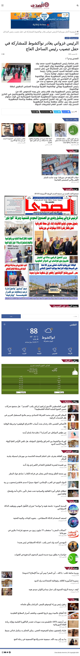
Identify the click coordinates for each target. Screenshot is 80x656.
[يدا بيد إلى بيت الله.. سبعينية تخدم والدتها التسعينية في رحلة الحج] (73, 641)
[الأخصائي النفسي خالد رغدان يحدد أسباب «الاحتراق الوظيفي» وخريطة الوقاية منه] (73, 426)
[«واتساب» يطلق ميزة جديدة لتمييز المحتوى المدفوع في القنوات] (73, 558)
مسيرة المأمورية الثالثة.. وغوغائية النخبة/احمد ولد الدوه (56, 580)
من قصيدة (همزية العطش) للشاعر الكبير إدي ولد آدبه (44, 465)
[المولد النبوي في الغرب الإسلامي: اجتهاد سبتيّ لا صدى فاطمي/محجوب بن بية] (73, 484)
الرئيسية (73, 31)
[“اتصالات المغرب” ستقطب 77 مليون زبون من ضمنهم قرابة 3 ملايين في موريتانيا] (73, 534)
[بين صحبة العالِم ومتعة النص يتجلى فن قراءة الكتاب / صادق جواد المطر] (73, 476)
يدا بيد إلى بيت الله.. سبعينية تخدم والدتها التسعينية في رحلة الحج (40, 639)
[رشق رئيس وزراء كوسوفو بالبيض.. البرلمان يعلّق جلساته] (73, 606)
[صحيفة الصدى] (40, 5)
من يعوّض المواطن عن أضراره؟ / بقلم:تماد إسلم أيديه (44, 432)
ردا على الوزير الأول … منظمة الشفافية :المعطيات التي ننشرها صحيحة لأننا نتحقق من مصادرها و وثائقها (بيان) (67, 140)
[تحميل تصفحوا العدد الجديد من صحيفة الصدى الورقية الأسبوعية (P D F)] (41, 300)
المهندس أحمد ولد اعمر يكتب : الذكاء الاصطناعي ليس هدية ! (41, 542)
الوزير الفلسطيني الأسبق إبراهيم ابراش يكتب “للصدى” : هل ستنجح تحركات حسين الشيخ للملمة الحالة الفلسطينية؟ (35, 407)
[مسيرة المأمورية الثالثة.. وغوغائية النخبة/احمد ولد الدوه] (6, 583)
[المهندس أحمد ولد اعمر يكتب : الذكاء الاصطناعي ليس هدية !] (73, 546)
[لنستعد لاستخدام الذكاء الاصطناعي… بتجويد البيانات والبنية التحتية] (73, 522)
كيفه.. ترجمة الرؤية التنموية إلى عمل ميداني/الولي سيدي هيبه (54, 589)
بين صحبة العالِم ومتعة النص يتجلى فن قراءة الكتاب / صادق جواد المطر (37, 473)
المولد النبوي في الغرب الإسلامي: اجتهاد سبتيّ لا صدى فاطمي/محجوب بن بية (35, 482)
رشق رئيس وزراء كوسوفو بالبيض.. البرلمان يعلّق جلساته (43, 604)
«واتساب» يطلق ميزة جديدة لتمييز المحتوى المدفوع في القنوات (40, 554)
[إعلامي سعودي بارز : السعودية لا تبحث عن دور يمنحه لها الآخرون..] (13, 130)
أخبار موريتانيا (64, 31)
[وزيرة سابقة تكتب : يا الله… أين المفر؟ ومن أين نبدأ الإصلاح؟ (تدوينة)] (6, 575)
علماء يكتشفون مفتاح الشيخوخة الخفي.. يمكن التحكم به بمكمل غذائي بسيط (35, 630)
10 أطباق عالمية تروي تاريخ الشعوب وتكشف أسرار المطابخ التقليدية (38, 613)
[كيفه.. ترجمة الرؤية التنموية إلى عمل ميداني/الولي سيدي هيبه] (6, 591)
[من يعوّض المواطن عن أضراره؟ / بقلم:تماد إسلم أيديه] (73, 435)
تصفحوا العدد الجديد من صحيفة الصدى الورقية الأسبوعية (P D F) (57, 193)
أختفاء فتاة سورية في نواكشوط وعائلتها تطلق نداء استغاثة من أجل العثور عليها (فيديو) (40, 140)
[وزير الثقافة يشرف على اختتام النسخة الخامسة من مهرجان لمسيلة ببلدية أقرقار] (73, 458)
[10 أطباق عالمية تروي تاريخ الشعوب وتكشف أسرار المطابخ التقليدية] (73, 615)
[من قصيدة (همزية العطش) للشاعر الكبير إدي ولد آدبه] (73, 467)
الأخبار (67, 38)
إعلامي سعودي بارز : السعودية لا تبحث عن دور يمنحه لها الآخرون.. (14, 139)
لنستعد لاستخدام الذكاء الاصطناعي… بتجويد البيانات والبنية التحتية (39, 518)
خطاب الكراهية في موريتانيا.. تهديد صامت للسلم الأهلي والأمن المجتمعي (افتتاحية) (61, 178)
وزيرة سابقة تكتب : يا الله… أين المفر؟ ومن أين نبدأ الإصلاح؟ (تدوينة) (50, 573)
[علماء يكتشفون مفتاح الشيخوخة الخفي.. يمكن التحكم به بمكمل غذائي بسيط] (73, 632)
